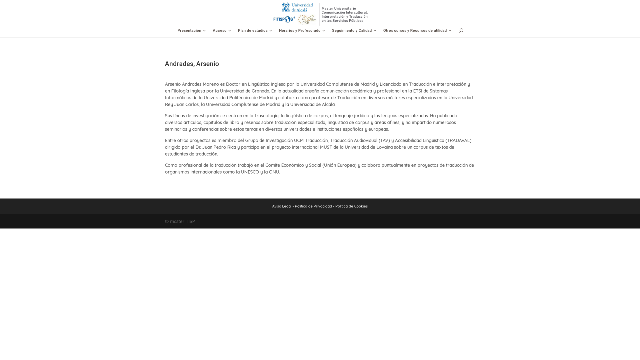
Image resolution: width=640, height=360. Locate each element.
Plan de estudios (253, 31)
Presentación (189, 31)
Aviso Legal (282, 206)
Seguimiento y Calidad (352, 31)
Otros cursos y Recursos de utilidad (415, 31)
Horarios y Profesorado (299, 31)
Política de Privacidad (314, 206)
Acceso (219, 31)
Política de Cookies (352, 206)
